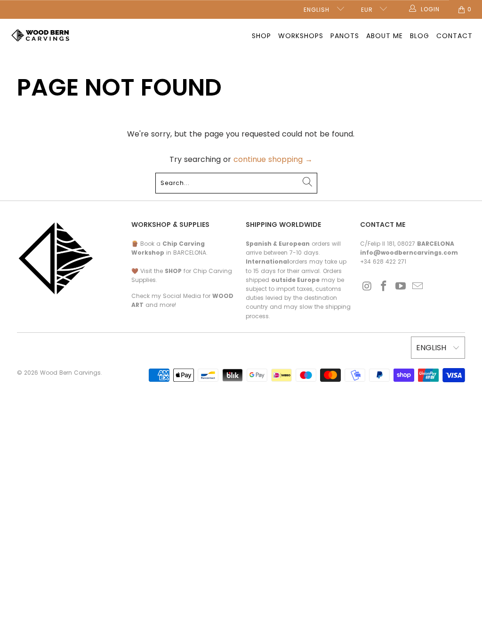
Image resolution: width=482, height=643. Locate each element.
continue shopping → (273, 159)
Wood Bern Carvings (70, 373)
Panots (344, 35)
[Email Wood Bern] (417, 287)
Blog (419, 35)
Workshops (300, 35)
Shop (261, 35)
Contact (454, 35)
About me (384, 35)
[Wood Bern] (41, 36)
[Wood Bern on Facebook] (384, 287)
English (318, 10)
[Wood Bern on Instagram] (367, 287)
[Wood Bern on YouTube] (401, 287)
